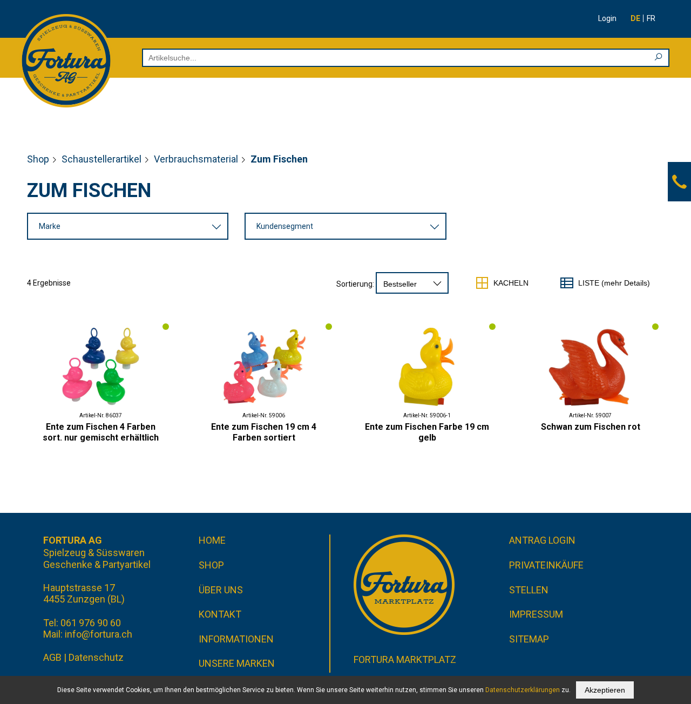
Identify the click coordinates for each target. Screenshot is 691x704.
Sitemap (529, 639)
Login (607, 18)
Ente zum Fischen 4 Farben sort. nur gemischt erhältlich (101, 432)
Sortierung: (355, 284)
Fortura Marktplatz (405, 659)
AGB (52, 657)
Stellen (528, 589)
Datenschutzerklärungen (522, 690)
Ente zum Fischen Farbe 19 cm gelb (427, 432)
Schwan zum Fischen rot (590, 427)
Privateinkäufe (546, 565)
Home (212, 540)
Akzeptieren (605, 690)
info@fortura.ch (98, 634)
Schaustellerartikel (101, 159)
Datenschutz (96, 657)
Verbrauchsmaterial (196, 159)
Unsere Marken (237, 663)
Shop (38, 159)
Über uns (221, 589)
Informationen (236, 639)
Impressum (536, 614)
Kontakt (220, 614)
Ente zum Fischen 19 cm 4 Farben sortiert (263, 432)
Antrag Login (542, 540)
